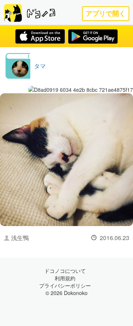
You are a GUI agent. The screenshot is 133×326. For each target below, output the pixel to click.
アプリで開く (106, 13)
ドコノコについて (65, 270)
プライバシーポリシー (65, 285)
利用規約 (65, 278)
